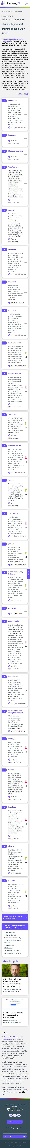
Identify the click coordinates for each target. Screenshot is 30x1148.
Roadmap (11, 1145)
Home (3, 11)
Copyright (6, 1142)
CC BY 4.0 (23, 1104)
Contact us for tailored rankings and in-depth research (12, 917)
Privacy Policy (23, 1142)
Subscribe (8, 1136)
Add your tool (12, 1122)
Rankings (10, 11)
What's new (28, 574)
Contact (19, 1145)
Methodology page (8, 1058)
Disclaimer (14, 1142)
